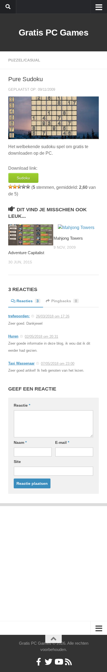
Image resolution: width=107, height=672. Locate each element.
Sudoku (23, 178)
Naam (20, 442)
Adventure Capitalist (26, 252)
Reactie (22, 405)
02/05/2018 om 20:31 (41, 336)
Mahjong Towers (68, 238)
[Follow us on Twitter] (48, 662)
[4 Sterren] (23, 186)
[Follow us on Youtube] (58, 662)
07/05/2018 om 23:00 (57, 364)
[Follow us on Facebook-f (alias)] (39, 662)
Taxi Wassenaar (21, 363)
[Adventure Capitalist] (30, 234)
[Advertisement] (53, 559)
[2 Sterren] (15, 186)
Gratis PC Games (54, 32)
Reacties (27, 301)
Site (17, 461)
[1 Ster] (10, 186)
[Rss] (68, 662)
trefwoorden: (19, 316)
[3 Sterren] (19, 186)
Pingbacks (64, 301)
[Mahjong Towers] (76, 227)
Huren (13, 336)
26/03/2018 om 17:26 (52, 316)
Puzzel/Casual (24, 60)
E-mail (62, 442)
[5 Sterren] (28, 186)
